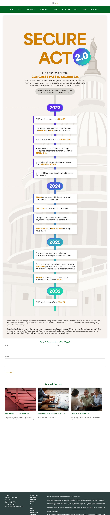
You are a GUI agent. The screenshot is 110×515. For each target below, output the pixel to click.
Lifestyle (32, 510)
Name (6, 345)
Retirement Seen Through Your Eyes (52, 413)
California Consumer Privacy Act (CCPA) (90, 507)
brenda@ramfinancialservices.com (14, 506)
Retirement (33, 497)
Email (57, 345)
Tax (31, 506)
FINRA (102, 514)
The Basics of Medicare (80, 413)
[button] (11, 9)
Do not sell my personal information (79, 508)
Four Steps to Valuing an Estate (17, 413)
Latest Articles (34, 512)
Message (7, 357)
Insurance (33, 504)
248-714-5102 (12, 503)
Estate (32, 502)
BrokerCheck (77, 496)
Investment (33, 499)
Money (32, 508)
